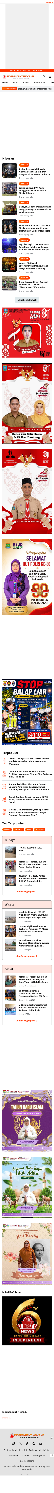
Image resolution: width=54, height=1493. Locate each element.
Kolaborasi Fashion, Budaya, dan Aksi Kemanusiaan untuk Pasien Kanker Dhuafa (33, 864)
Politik (16, 82)
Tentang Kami (10, 1450)
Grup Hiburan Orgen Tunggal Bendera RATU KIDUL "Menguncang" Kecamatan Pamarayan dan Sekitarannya (33, 285)
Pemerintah (39, 82)
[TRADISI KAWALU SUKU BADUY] (10, 852)
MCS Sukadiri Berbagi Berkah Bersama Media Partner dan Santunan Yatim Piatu (33, 1008)
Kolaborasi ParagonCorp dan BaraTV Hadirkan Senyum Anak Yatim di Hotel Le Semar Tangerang (34, 980)
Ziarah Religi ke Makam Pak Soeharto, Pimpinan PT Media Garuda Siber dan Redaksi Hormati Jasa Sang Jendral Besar (33, 929)
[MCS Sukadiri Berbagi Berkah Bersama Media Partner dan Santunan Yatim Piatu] (10, 1009)
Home (5, 82)
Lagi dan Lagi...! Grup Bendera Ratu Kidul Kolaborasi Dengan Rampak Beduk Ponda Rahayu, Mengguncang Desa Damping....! (35, 247)
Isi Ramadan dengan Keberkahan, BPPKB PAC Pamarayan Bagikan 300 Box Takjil (33, 994)
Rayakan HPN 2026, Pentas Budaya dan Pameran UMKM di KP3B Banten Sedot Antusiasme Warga (33, 879)
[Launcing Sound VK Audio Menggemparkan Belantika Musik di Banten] (9, 189)
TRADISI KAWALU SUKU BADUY (30, 849)
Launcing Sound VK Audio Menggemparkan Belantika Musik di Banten (32, 191)
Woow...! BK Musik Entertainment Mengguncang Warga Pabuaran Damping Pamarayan (33, 266)
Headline (24, 240)
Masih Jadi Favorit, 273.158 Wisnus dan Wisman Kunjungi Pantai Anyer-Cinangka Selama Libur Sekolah (34, 915)
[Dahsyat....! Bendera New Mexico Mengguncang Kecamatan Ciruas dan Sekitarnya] (9, 208)
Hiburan (24, 165)
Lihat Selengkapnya (25, 891)
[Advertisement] (27, 123)
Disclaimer (14, 1455)
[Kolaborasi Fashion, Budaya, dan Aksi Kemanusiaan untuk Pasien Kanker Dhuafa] (10, 866)
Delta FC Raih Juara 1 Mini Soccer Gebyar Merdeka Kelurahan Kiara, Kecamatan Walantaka (29, 761)
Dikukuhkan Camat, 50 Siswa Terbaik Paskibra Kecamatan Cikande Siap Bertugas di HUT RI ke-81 (30, 774)
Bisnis (26, 82)
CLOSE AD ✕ (48, 2)
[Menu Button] (50, 77)
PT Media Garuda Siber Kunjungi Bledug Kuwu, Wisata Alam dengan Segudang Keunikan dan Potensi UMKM (34, 943)
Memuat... (7, 1417)
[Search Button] (44, 77)
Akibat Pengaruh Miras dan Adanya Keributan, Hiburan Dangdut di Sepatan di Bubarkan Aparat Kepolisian (35, 172)
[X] (20, 1443)
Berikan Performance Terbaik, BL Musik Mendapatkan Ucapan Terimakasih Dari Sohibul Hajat (35, 228)
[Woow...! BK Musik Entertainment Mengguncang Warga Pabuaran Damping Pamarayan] (9, 264)
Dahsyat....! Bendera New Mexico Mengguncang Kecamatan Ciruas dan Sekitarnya (35, 209)
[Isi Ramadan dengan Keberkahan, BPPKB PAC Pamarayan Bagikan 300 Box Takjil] (10, 995)
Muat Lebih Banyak (27, 299)
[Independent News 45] (18, 77)
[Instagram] (13, 1443)
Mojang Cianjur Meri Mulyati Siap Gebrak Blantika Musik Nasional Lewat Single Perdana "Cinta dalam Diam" (29, 812)
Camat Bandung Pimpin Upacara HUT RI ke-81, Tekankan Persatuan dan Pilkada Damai (28, 800)
